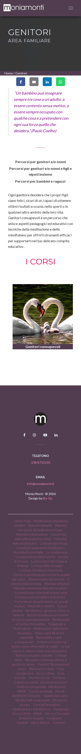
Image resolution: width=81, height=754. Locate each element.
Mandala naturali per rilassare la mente (40, 588)
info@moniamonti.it (40, 484)
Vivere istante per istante (46, 579)
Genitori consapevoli (30, 687)
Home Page (22, 521)
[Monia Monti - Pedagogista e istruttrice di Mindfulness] (31, 7)
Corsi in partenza (40, 691)
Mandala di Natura (57, 583)
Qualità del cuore (55, 696)
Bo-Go (47, 498)
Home (8, 73)
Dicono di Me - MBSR (27, 713)
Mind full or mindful (41, 606)
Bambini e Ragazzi (31, 718)
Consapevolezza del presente (34, 557)
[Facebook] (24, 435)
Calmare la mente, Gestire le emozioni (40, 682)
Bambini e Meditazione (32, 534)
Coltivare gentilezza (54, 543)
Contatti (59, 722)
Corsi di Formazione (46, 704)
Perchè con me (39, 678)
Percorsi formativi (57, 713)
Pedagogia (61, 709)
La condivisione (57, 552)
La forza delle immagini (47, 566)
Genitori (22, 722)
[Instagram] (34, 435)
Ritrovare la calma (41, 669)
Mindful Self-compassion (33, 700)
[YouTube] (45, 435)
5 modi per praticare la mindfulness (40, 548)
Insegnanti (54, 718)
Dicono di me (45, 673)
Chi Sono (59, 678)
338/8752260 (40, 462)
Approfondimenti (40, 525)
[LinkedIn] (56, 435)
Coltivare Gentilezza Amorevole (40, 570)
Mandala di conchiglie (28, 552)
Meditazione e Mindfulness (32, 709)
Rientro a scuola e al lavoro (34, 655)
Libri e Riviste (40, 722)
